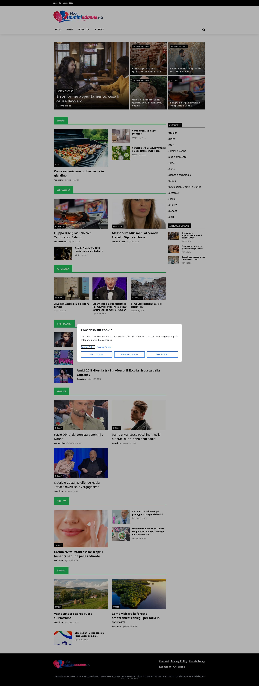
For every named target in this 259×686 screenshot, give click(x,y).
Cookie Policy (88, 347)
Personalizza (96, 354)
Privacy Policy (104, 347)
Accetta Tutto (162, 354)
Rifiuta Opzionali (129, 354)
